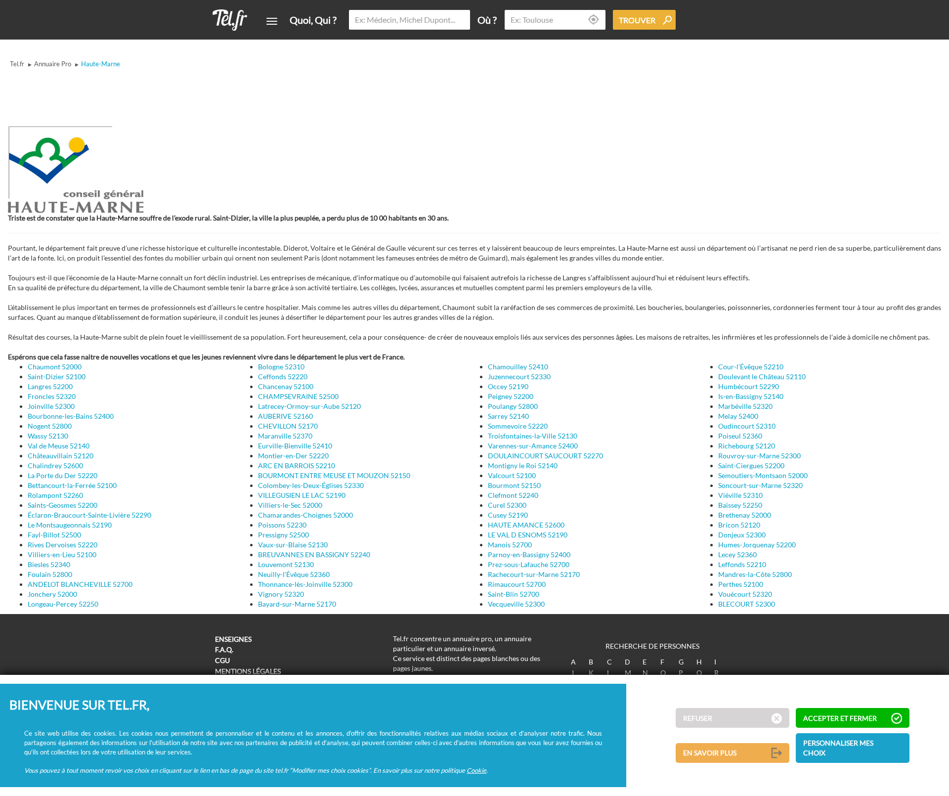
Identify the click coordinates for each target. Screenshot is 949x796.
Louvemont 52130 (286, 564)
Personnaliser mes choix (838, 748)
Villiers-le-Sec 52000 (290, 505)
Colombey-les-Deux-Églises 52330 (311, 485)
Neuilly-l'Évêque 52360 (294, 574)
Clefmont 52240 (513, 495)
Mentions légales (248, 671)
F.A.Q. (224, 649)
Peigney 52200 (510, 396)
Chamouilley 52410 (518, 366)
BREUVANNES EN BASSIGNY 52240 (314, 554)
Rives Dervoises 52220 (62, 544)
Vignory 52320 (281, 594)
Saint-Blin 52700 (513, 594)
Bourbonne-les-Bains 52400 (71, 416)
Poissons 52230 (282, 525)
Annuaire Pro (52, 64)
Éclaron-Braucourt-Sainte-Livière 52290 (89, 515)
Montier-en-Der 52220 (293, 455)
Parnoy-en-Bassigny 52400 (529, 554)
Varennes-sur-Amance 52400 (533, 446)
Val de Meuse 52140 (58, 446)
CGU (222, 660)
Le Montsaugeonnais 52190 (70, 525)
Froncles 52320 (52, 396)
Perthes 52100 (740, 584)
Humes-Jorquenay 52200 (757, 544)
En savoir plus (709, 753)
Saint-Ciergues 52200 (751, 465)
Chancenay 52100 (285, 386)
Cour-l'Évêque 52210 (750, 366)
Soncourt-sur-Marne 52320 (760, 485)
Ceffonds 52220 (282, 376)
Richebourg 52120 (746, 446)
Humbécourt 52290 (748, 386)
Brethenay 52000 (744, 515)
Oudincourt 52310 (747, 426)
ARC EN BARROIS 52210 (296, 465)
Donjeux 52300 (742, 535)
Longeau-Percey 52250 (63, 604)
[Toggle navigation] (271, 21)
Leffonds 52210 (742, 564)
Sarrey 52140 (508, 416)
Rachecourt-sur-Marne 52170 (534, 574)
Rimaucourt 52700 (517, 584)
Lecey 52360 (737, 554)
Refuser (697, 718)
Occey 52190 (508, 386)
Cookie (476, 770)
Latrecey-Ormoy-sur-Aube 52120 (309, 406)
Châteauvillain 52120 (60, 455)
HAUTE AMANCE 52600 (526, 525)
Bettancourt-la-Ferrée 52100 (72, 485)
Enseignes (233, 639)
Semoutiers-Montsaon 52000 (763, 475)
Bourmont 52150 (514, 485)
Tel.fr (17, 64)
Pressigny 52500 (283, 535)
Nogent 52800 (50, 426)
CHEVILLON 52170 (288, 426)
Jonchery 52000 (52, 594)
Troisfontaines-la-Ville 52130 (532, 436)
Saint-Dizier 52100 (57, 376)
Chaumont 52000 (55, 366)
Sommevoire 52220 (518, 426)
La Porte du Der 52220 (62, 475)
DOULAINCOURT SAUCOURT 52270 (545, 455)
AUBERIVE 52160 (285, 416)
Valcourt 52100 (512, 475)
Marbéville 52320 (745, 406)
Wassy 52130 (48, 436)
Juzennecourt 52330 (519, 376)
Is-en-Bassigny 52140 (750, 396)
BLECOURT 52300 (746, 604)
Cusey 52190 (508, 515)
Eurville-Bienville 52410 (295, 446)
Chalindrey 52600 (55, 465)
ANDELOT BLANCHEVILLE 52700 (80, 584)
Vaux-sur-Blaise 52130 (293, 544)
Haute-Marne (100, 64)
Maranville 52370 (285, 436)
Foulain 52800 (50, 574)
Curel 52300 (507, 505)
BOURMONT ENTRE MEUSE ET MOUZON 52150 (334, 475)
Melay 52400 (738, 416)
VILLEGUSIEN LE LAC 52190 (301, 495)
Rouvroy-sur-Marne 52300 (759, 455)
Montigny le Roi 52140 (523, 465)
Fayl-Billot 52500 (54, 535)
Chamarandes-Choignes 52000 (305, 515)
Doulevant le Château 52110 (762, 376)
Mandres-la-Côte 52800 (755, 574)
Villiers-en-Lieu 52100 (62, 554)
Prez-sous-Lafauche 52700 (528, 564)
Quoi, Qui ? (313, 20)
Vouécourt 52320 (745, 594)
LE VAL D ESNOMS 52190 (527, 535)
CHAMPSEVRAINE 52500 (298, 396)
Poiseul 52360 (740, 436)
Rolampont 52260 (55, 495)
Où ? (487, 20)
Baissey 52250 (740, 505)
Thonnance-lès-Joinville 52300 (305, 584)
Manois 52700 (510, 544)
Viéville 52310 (740, 495)
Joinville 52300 (51, 406)
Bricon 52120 (739, 525)
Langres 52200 (50, 386)
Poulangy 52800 (513, 406)
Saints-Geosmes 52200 (62, 505)
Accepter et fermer (840, 718)
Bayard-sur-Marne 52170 (297, 604)
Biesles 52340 (49, 564)
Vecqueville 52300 (516, 604)
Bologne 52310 (281, 366)
